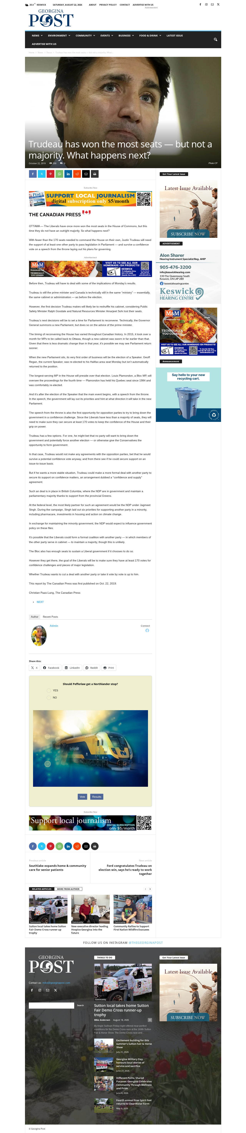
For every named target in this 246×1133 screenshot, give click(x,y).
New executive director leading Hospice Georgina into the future (89, 930)
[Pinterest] (50, 174)
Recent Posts (50, 616)
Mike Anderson (102, 1019)
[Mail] (212, 4)
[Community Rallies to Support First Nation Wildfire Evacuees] (133, 909)
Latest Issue (175, 35)
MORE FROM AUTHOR (68, 889)
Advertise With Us (143, 4)
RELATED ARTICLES (41, 889)
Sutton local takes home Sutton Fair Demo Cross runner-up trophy (47, 930)
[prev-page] (145, 889)
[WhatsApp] (59, 174)
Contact (125, 4)
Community (84, 35)
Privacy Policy (108, 4)
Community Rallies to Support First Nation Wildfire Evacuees (131, 928)
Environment (57, 35)
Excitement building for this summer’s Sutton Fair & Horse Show (134, 1044)
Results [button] (96, 796)
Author (34, 616)
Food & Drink (148, 35)
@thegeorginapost (146, 943)
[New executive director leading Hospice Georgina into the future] (90, 909)
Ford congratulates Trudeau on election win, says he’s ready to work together (125, 870)
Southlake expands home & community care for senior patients (57, 868)
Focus (49, 52)
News (35, 35)
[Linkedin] (68, 174)
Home (31, 52)
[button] (215, 40)
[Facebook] (200, 4)
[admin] (39, 635)
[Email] (86, 174)
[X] (218, 4)
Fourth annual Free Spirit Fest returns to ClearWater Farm (134, 1101)
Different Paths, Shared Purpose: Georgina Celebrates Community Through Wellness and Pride (134, 1083)
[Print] (95, 174)
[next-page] (150, 889)
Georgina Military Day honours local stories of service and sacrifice (130, 1062)
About (92, 4)
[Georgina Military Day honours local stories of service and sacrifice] (103, 1064)
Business (124, 35)
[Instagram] (206, 4)
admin (54, 625)
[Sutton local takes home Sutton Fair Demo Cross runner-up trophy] (48, 909)
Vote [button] (82, 796)
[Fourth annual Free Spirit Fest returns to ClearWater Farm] (103, 1105)
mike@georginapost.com (56, 982)
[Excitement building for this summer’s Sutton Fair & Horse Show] (103, 1046)
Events (105, 35)
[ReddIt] (77, 174)
